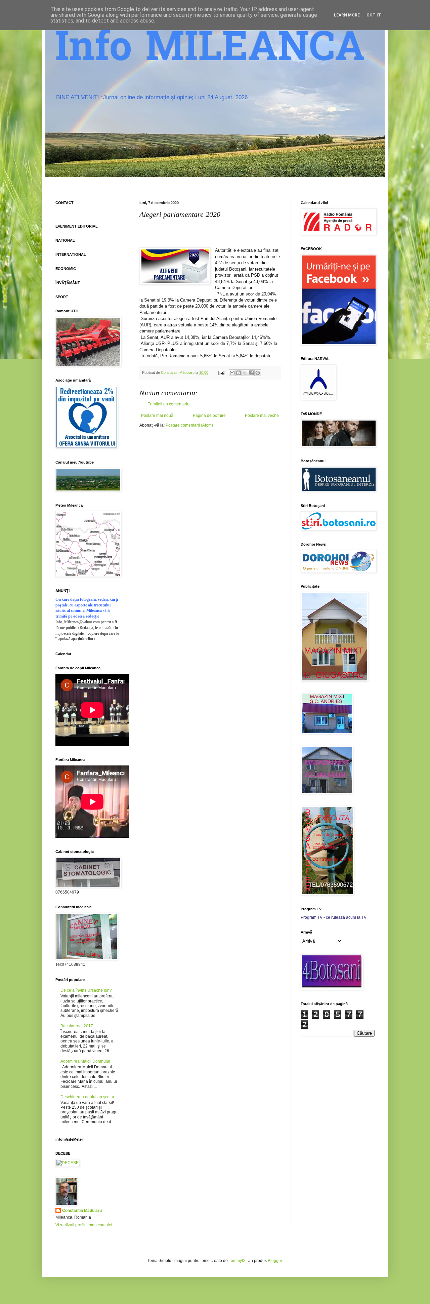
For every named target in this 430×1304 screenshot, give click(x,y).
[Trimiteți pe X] (245, 372)
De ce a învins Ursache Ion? (86, 990)
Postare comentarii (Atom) (189, 425)
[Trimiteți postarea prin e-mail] (221, 372)
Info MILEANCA (210, 50)
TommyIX (237, 1260)
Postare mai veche (262, 415)
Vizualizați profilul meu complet (83, 1225)
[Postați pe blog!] (238, 372)
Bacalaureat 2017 (76, 1026)
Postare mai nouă (157, 415)
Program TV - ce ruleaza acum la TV (334, 917)
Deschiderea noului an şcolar (87, 1097)
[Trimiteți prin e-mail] (232, 372)
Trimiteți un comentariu (168, 404)
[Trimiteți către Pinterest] (257, 372)
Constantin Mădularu (82, 1210)
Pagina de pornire (209, 415)
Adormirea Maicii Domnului (85, 1061)
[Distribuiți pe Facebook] (251, 372)
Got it (374, 15)
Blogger (275, 1260)
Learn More (347, 15)
